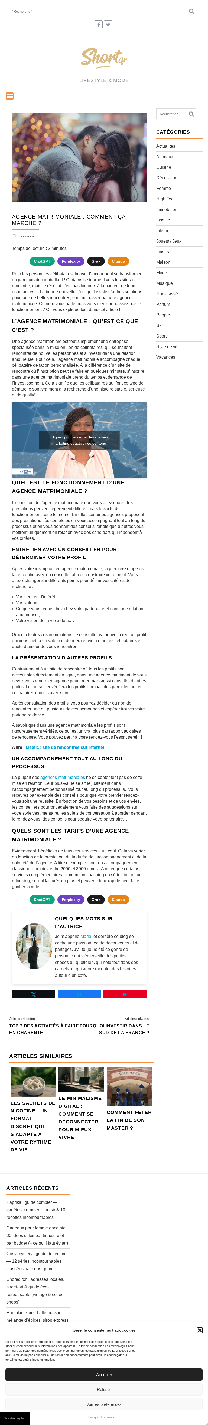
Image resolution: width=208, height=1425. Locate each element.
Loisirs (162, 251)
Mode (161, 272)
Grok (96, 261)
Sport (161, 336)
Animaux (164, 156)
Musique (164, 283)
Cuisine (163, 167)
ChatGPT (42, 261)
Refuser (104, 1389)
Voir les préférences (104, 1404)
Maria (85, 936)
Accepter (104, 1374)
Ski (159, 325)
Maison (163, 262)
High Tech (166, 199)
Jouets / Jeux (168, 241)
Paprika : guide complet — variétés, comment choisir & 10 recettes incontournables (35, 1210)
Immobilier (166, 209)
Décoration (166, 178)
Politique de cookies (101, 1417)
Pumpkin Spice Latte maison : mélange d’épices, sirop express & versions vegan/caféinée (37, 1320)
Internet (163, 230)
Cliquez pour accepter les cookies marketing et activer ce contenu (79, 440)
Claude (118, 261)
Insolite (163, 220)
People (163, 315)
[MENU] (10, 96)
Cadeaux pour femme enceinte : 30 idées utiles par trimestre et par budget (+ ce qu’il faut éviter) (37, 1235)
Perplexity (71, 261)
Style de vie (25, 236)
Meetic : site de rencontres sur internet (65, 747)
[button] (200, 1330)
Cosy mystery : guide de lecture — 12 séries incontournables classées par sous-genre (36, 1261)
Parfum (163, 304)
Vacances (165, 357)
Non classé (167, 294)
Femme (163, 188)
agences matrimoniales (62, 777)
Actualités (165, 146)
